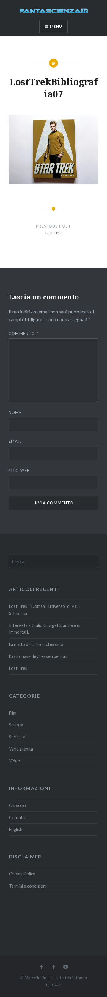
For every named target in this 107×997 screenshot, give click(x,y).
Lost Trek (18, 668)
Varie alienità (21, 748)
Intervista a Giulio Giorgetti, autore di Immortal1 (44, 629)
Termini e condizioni (27, 886)
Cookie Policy (22, 873)
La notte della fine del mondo (36, 644)
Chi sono (17, 805)
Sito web (19, 470)
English (15, 829)
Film (12, 712)
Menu (56, 26)
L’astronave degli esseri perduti (38, 656)
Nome (15, 412)
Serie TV (17, 736)
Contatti (17, 817)
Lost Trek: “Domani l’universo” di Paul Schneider (44, 610)
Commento (23, 333)
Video (14, 760)
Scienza (16, 724)
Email (15, 441)
